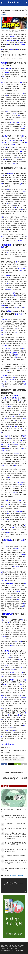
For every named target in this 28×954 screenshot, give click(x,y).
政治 (24, 44)
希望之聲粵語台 (7, 950)
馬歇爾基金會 (21, 268)
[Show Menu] (1, 3)
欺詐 (21, 140)
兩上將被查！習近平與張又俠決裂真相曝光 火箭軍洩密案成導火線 (15, 844)
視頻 (16, 948)
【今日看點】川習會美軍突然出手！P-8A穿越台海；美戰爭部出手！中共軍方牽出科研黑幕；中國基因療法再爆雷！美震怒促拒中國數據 (16, 835)
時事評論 (11, 945)
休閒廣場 (20, 946)
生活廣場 (17, 945)
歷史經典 (9, 946)
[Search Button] (26, 3)
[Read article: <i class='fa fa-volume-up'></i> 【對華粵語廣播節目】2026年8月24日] (14, 798)
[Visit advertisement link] (14, 916)
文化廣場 (3, 946)
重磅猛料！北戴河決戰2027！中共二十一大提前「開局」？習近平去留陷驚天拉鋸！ (16, 817)
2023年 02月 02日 (4, 14)
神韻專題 (3, 948)
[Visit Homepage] (14, 2)
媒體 (12, 40)
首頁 (2, 8)
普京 (15, 295)
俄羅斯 (9, 406)
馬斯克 (4, 62)
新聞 (6, 945)
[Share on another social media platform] (24, 764)
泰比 (6, 382)
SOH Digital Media (19, 950)
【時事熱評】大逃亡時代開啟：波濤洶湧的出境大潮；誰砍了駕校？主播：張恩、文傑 (16, 862)
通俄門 (21, 151)
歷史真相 (15, 946)
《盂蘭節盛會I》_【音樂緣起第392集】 (16, 828)
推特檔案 (12, 36)
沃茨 (7, 252)
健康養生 (23, 945)
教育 (12, 948)
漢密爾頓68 (21, 42)
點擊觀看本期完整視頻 (8, 744)
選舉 (14, 144)
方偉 (17, 50)
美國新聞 (5, 8)
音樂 (8, 948)
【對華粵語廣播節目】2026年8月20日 (16, 856)
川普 (15, 44)
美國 (8, 40)
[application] (14, 885)
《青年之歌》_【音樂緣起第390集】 (15, 824)
